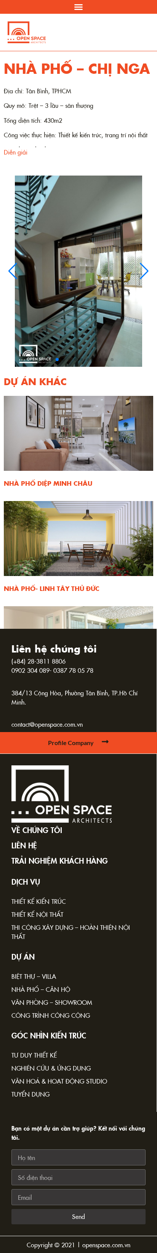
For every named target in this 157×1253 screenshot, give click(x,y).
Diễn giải (15, 152)
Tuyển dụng (30, 1094)
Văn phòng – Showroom (51, 1002)
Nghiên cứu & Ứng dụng (51, 1068)
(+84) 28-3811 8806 (38, 661)
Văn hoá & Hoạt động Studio (59, 1081)
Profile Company (71, 742)
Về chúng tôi (36, 829)
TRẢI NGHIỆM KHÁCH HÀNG (59, 860)
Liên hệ (24, 845)
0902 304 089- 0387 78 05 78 (52, 670)
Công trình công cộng (50, 1015)
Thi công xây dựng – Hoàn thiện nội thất (70, 932)
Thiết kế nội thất (37, 914)
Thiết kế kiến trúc (38, 901)
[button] (78, 7)
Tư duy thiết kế (34, 1055)
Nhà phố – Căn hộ (40, 989)
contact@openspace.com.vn (47, 724)
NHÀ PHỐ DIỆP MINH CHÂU (48, 483)
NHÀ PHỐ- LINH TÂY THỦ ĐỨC (51, 588)
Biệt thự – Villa (33, 976)
